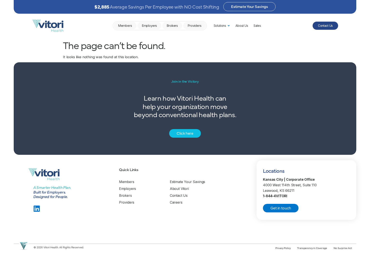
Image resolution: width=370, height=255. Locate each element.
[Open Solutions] (228, 25)
